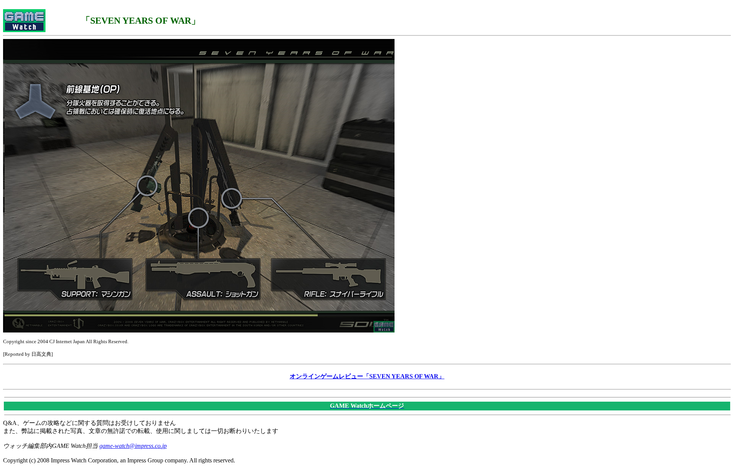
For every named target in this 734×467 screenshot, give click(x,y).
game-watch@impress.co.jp (133, 446)
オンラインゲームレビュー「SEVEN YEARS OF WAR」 (367, 376)
